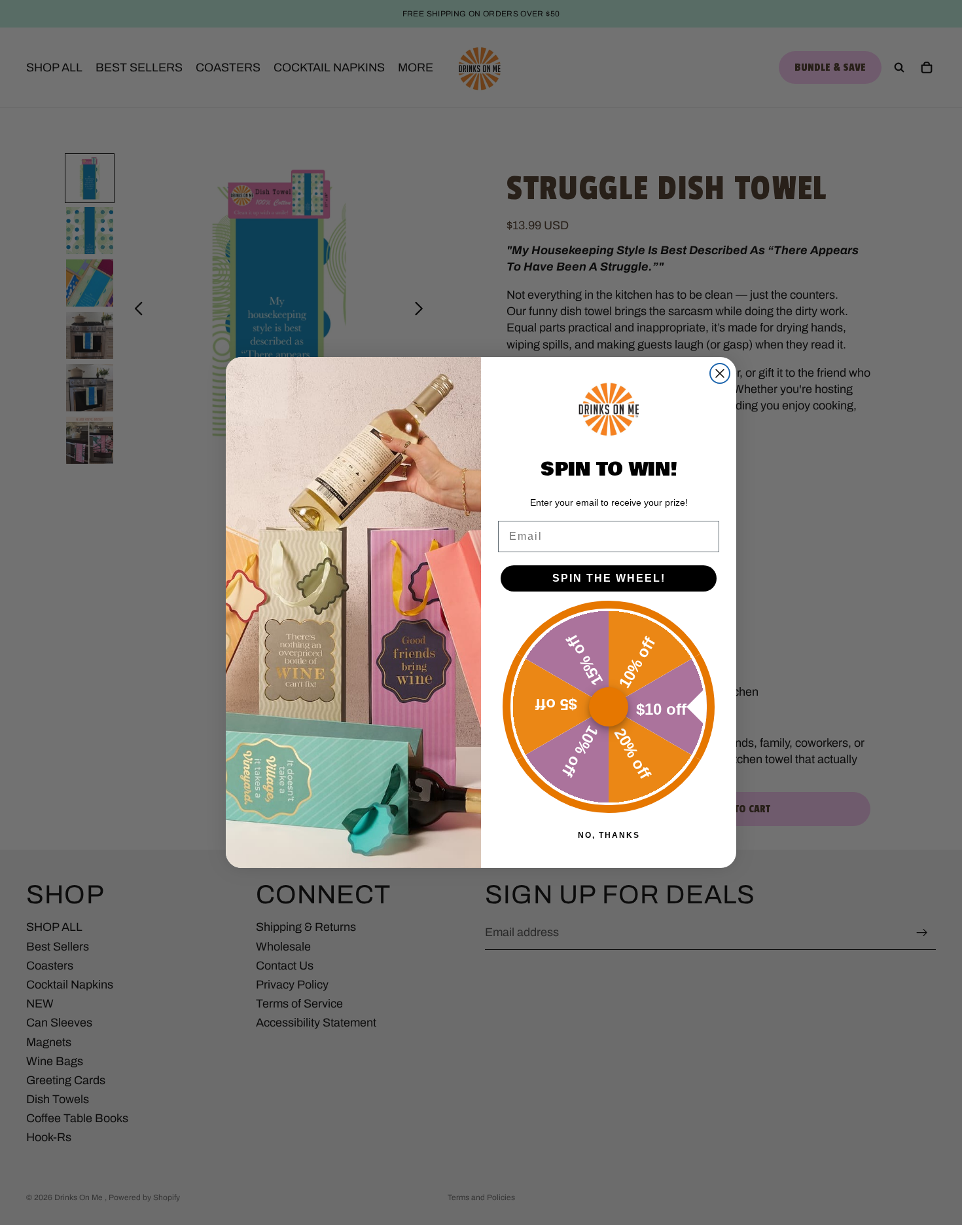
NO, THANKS (609, 835)
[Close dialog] (720, 373)
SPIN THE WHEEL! (609, 578)
